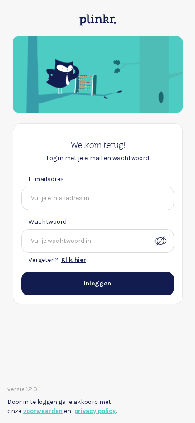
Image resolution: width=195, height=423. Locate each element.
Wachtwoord (48, 222)
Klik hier (73, 260)
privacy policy (95, 411)
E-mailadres (46, 179)
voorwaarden (43, 411)
